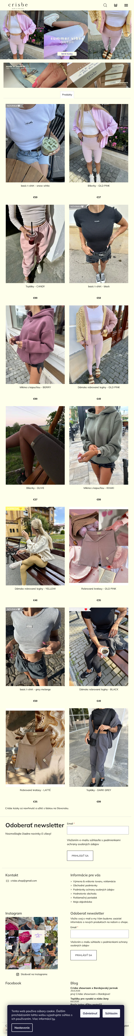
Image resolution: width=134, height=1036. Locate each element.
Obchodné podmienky (84, 872)
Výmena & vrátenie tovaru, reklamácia (93, 868)
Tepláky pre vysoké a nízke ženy (88, 986)
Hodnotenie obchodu (83, 880)
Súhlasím (111, 1013)
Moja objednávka (81, 889)
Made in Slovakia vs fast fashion (88, 996)
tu (53, 1018)
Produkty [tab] (66, 94)
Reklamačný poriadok (84, 884)
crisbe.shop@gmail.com (22, 868)
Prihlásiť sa (78, 843)
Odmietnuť (90, 1013)
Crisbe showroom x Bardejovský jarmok (93, 975)
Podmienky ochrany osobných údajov (92, 876)
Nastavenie (22, 1027)
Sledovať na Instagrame (33, 961)
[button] (10, 34)
